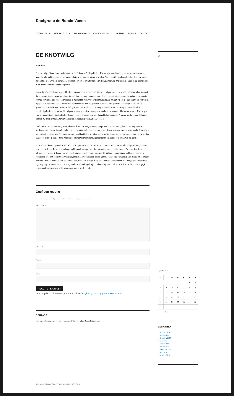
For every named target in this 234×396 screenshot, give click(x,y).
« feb (166, 312)
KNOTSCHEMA (101, 33)
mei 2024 (163, 352)
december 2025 (165, 338)
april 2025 (163, 341)
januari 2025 (164, 346)
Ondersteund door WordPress (69, 384)
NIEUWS (120, 33)
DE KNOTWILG (82, 33)
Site (38, 273)
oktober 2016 (165, 355)
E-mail (40, 260)
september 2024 (165, 349)
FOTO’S (132, 33)
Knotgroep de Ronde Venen (61, 20)
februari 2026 (165, 332)
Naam (39, 246)
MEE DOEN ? (60, 33)
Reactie (41, 205)
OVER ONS (41, 33)
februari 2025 (165, 343)
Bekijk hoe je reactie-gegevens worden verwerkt (101, 293)
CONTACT (145, 33)
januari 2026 (164, 335)
